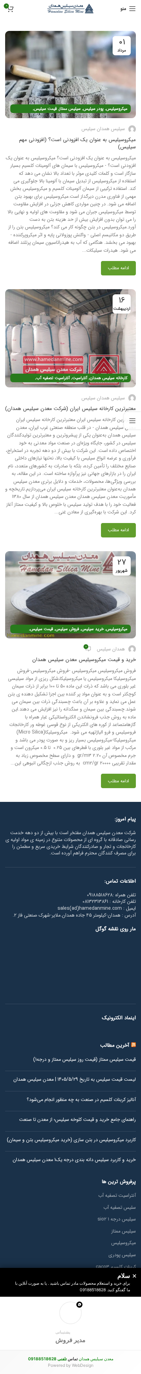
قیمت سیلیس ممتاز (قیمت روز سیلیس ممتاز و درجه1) (84, 1059)
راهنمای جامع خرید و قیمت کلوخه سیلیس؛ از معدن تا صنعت (77, 1119)
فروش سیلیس (67, 629)
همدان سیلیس (111, 649)
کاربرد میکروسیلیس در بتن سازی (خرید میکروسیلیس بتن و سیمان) (71, 1140)
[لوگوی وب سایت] (70, 8)
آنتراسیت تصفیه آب (53, 378)
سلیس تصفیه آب (119, 1207)
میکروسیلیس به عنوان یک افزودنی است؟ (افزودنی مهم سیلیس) (77, 143)
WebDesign (82, 1365)
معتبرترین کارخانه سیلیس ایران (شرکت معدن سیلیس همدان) (70, 409)
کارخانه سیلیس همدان (108, 378)
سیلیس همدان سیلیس (103, 129)
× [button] (134, 1276)
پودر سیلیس (93, 108)
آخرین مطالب (114, 1046)
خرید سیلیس (92, 629)
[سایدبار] (132, 420)
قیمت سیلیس (45, 108)
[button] (70, 1323)
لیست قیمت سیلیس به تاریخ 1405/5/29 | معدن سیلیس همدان (74, 1079)
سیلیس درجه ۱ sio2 (117, 1219)
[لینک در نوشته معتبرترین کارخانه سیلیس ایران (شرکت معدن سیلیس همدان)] (70, 338)
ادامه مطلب (118, 268)
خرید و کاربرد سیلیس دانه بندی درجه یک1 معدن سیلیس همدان (74, 1160)
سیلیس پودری (122, 1255)
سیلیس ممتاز (70, 108)
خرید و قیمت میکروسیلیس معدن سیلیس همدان (84, 660)
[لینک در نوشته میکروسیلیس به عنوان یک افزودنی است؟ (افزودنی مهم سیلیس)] (70, 74)
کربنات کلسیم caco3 (116, 1267)
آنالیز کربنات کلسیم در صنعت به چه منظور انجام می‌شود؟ (81, 1100)
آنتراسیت (79, 378)
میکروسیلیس (116, 108)
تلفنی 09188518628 (47, 1358)
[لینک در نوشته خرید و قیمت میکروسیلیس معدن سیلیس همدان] (70, 594)
